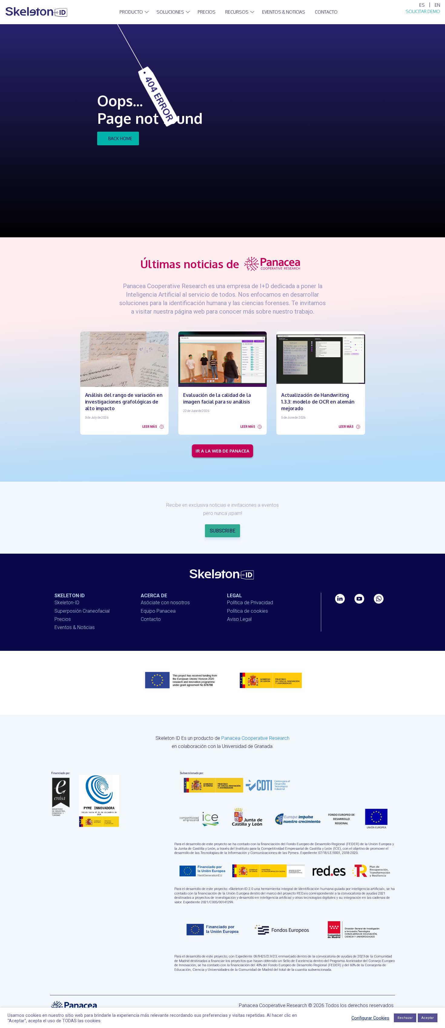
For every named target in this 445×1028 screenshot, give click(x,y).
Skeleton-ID (66, 602)
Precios (62, 619)
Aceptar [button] (427, 1018)
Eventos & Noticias (283, 12)
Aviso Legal (239, 619)
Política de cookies (247, 611)
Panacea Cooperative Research (255, 738)
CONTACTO (326, 12)
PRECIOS (207, 12)
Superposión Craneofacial (82, 611)
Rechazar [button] (405, 1018)
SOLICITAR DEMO (423, 11)
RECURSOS (237, 12)
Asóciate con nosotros (165, 602)
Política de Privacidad (250, 602)
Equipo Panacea (158, 611)
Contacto (151, 619)
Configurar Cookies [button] (370, 1018)
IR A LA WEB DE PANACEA (222, 450)
